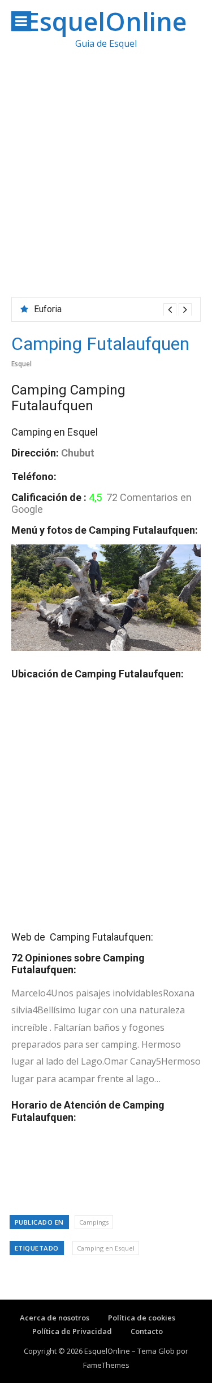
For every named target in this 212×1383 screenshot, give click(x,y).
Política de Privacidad (72, 1331)
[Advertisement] (106, 185)
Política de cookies (141, 1318)
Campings (94, 1222)
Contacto (147, 1331)
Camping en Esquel (106, 1248)
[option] (113, 309)
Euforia (48, 309)
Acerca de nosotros (54, 1318)
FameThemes (106, 1365)
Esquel (21, 364)
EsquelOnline (106, 21)
